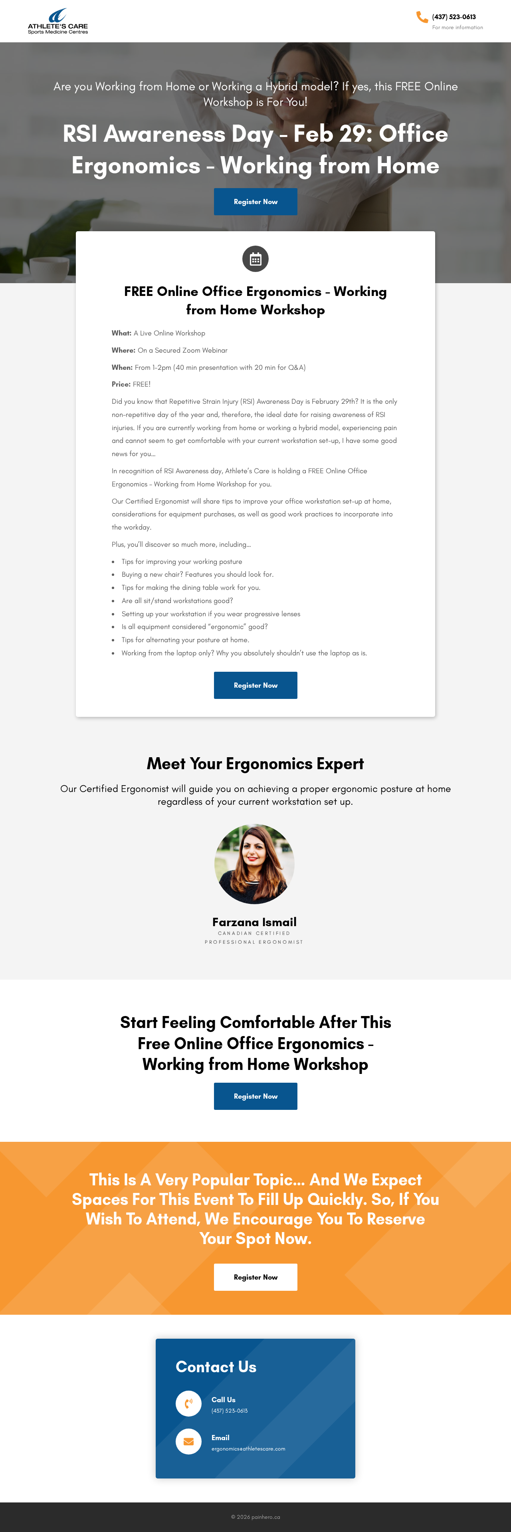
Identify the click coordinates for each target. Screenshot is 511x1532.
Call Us (224, 1399)
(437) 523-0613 (454, 17)
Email (221, 1437)
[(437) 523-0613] (422, 17)
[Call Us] (189, 1404)
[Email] (189, 1442)
